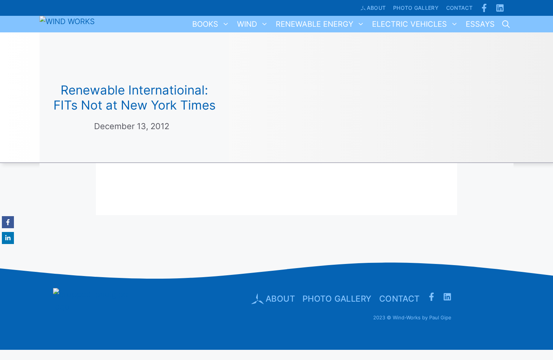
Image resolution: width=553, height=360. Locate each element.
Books (205, 24)
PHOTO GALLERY (337, 299)
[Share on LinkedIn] (8, 238)
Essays (480, 24)
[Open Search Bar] (506, 24)
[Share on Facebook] (8, 222)
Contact (459, 8)
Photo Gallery (416, 8)
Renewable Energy (314, 24)
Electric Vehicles (409, 24)
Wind (247, 24)
